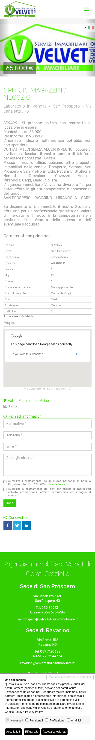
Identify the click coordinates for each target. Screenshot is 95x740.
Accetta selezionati (54, 731)
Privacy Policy (57, 484)
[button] (4, 47)
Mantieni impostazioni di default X (70, 677)
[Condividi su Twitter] (17, 525)
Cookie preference (53, 707)
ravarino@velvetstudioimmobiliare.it (47, 663)
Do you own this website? (27, 354)
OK (76, 354)
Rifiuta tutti (31, 731)
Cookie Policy (13, 712)
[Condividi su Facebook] (7, 525)
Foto (12, 406)
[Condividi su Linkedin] (26, 525)
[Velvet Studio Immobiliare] (19, 9)
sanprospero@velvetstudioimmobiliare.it (47, 619)
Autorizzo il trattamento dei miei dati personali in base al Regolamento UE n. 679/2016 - (50, 482)
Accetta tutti (13, 731)
